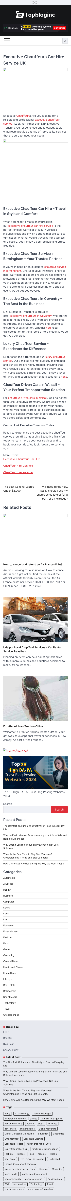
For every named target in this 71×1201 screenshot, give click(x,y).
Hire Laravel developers (32, 1159)
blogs (41, 1123)
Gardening (9, 955)
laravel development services (20, 1169)
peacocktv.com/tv (34, 1179)
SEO (7, 1184)
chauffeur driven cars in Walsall (27, 397)
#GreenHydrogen (42, 1113)
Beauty (30, 1123)
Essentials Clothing (33, 1139)
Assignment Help (13, 1123)
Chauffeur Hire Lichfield (18, 465)
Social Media (10, 996)
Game (6, 949)
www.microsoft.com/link (40, 1189)
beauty (7, 889)
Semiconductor (55, 1179)
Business (8, 895)
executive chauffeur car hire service (30, 225)
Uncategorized (11, 1014)
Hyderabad (54, 1159)
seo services (19, 1184)
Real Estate (9, 985)
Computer (8, 901)
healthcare (10, 1159)
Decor (6, 913)
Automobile (9, 877)
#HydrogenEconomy (15, 1118)
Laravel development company (20, 1164)
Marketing (57, 1169)
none (64, 376)
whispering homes (14, 1189)
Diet (5, 919)
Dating (6, 907)
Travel (6, 1008)
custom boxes (27, 1129)
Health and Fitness (13, 967)
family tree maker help (16, 1149)
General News (10, 961)
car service (10, 1129)
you (48, 327)
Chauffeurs (23, 115)
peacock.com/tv (13, 1179)
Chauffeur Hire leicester (18, 472)
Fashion (7, 937)
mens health (11, 1174)
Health (53, 1154)
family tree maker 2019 (39, 1144)
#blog (7, 1113)
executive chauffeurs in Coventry (31, 315)
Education (8, 925)
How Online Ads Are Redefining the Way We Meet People (33, 863)
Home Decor (10, 973)
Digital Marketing (47, 1129)
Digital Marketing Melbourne (19, 1133)
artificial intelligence (51, 1118)
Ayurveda (8, 883)
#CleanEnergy (22, 1113)
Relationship (9, 991)
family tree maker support (45, 1149)
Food (6, 943)
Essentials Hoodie (14, 1144)
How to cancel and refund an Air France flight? (32, 564)
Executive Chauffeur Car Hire (21, 459)
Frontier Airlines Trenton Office (23, 726)
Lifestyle (7, 979)
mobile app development (34, 1174)
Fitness (21, 1154)
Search (7, 804)
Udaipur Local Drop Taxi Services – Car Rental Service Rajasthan (32, 649)
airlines (33, 1118)
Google (42, 1154)
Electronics (58, 1133)
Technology (9, 1002)
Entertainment (10, 931)
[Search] (65, 40)
